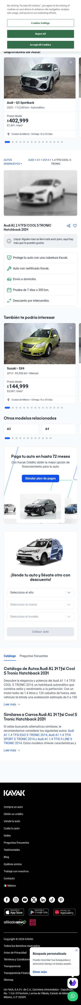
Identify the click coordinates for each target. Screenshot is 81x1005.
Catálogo (10, 656)
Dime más (40, 972)
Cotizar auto (40, 631)
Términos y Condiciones (17, 959)
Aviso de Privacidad (15, 952)
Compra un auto (13, 806)
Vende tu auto (12, 821)
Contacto (9, 878)
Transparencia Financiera (18, 972)
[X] (34, 900)
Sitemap (8, 979)
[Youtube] (25, 900)
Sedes (7, 835)
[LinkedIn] (43, 900)
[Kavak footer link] (14, 794)
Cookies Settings (40, 23)
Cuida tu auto (12, 828)
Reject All (40, 33)
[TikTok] (52, 900)
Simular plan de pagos (40, 478)
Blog (6, 856)
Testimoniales (12, 849)
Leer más (10, 704)
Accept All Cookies (40, 44)
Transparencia (12, 966)
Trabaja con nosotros (16, 871)
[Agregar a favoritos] (75, 226)
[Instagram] (16, 900)
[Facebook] (7, 900)
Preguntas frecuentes (34, 656)
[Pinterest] (61, 900)
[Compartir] (68, 226)
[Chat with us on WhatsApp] (72, 996)
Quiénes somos (13, 864)
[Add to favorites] (71, 62)
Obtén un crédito (13, 814)
